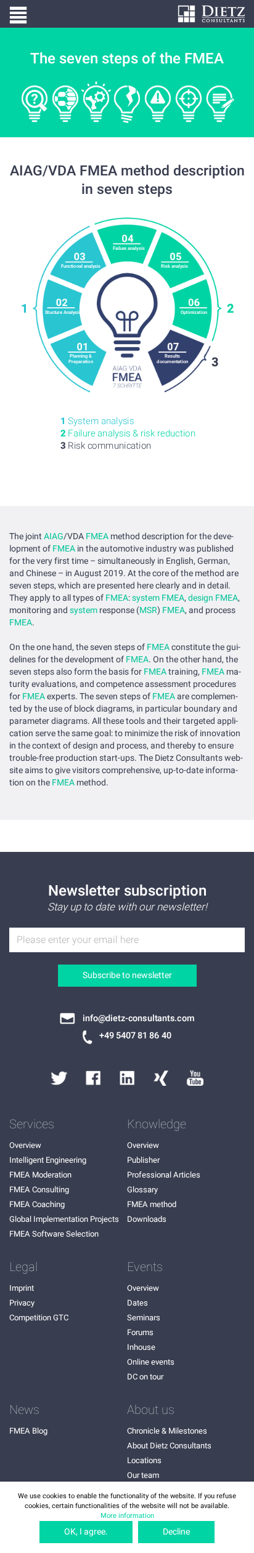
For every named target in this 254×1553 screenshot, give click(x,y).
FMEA (97, 537)
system (83, 610)
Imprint (21, 1288)
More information (127, 1516)
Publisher (143, 1160)
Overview (25, 1145)
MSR (148, 610)
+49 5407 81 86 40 (135, 1036)
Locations (144, 1460)
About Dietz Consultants (169, 1445)
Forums (140, 1332)
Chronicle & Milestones (167, 1431)
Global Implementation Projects (64, 1219)
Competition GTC (38, 1317)
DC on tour (145, 1376)
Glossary (142, 1189)
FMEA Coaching (37, 1204)
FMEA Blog (28, 1431)
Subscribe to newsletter (127, 975)
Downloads (146, 1219)
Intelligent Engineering (47, 1160)
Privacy (22, 1303)
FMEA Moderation (40, 1175)
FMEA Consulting (39, 1189)
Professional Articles (163, 1175)
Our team (143, 1475)
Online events (150, 1362)
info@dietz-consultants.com (138, 1018)
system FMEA (158, 598)
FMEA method (151, 1204)
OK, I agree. (86, 1531)
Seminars (143, 1317)
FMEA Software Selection (54, 1234)
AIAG (53, 537)
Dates (137, 1303)
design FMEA (213, 598)
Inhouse (141, 1347)
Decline (176, 1531)
